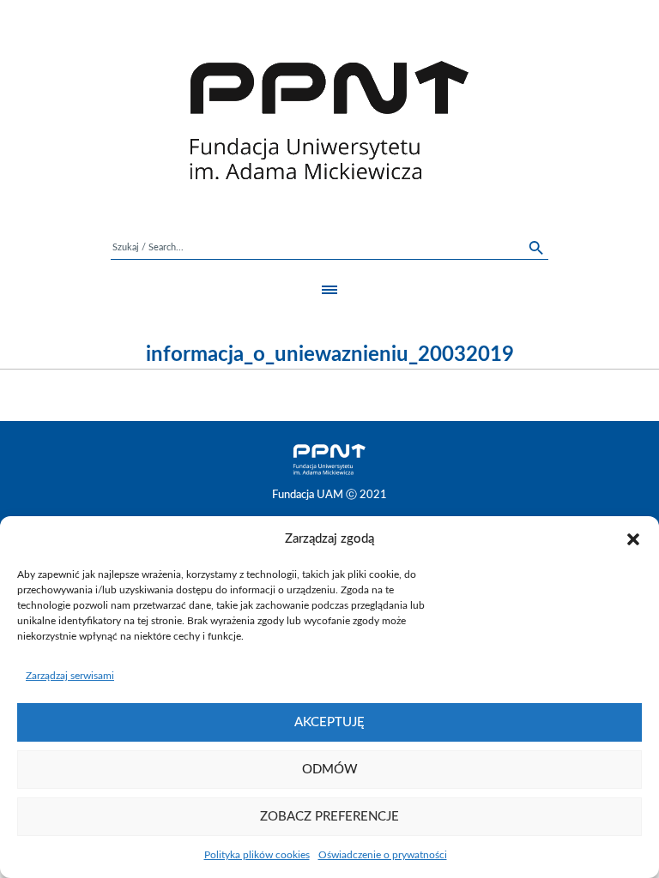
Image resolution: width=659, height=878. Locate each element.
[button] (633, 539)
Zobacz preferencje (329, 816)
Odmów (330, 769)
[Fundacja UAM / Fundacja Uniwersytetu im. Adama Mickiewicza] (330, 120)
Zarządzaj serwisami (70, 676)
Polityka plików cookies (257, 855)
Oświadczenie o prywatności (382, 855)
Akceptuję (329, 722)
